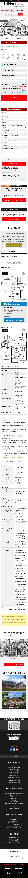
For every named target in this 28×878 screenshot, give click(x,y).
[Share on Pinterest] (19, 263)
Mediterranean (14, 775)
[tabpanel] (14, 27)
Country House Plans (12, 46)
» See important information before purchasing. (13, 457)
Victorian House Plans (14, 782)
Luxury (14, 800)
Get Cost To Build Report (14, 200)
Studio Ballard (14, 824)
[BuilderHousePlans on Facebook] (11, 749)
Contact (25, 756)
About (19, 756)
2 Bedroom (14, 792)
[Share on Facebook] (14, 263)
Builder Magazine (14, 840)
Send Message (14, 163)
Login (24, 6)
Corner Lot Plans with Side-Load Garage (14, 793)
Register (20, 6)
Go (18, 738)
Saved (16, 6)
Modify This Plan (14, 245)
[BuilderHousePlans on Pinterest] (16, 749)
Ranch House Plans (14, 779)
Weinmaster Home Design (14, 827)
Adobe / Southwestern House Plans (14, 766)
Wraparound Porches (14, 808)
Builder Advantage (14, 839)
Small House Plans (14, 805)
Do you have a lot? (6, 130)
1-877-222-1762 (19, 93)
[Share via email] (8, 263)
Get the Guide (14, 219)
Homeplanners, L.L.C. (14, 819)
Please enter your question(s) (10, 148)
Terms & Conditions (11, 11)
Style (6, 46)
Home (2, 46)
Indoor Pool (14, 798)
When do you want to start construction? (12, 125)
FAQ (16, 756)
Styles (7, 756)
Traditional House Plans (14, 780)
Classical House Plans (14, 769)
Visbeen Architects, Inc (14, 826)
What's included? (5, 65)
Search (2, 756)
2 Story (14, 806)
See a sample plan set (14, 416)
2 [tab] (14, 37)
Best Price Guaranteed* (19, 86)
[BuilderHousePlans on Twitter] (14, 749)
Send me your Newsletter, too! (11, 159)
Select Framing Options (8, 75)
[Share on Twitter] (16, 263)
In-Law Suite (14, 797)
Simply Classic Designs (14, 823)
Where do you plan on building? (10, 140)
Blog (12, 756)
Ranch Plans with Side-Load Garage (14, 803)
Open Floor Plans (14, 801)
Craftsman (14, 774)
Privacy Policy (21, 11)
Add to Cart (14, 98)
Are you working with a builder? (10, 135)
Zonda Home (14, 844)
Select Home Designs (14, 821)
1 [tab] (12, 37)
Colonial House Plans (14, 771)
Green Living (14, 818)
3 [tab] (16, 37)
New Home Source (14, 837)
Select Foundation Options (9, 70)
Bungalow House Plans (14, 767)
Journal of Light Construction (14, 842)
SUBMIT (21, 14)
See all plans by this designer (14, 664)
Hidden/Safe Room (14, 795)
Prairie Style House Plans (14, 777)
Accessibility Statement (22, 858)
